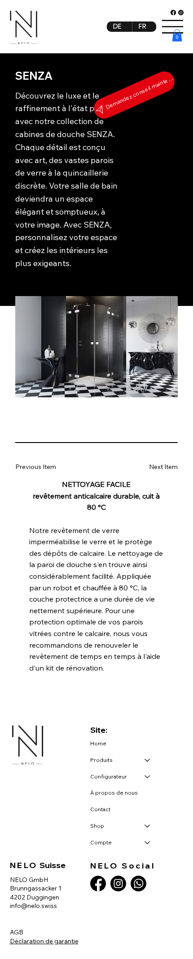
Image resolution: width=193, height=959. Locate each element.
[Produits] (147, 760)
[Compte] (147, 842)
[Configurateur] (147, 777)
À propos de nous (114, 792)
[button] (177, 35)
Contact (100, 809)
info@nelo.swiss (33, 906)
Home (98, 743)
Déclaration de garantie (44, 941)
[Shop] (147, 826)
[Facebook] (173, 12)
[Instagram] (181, 12)
